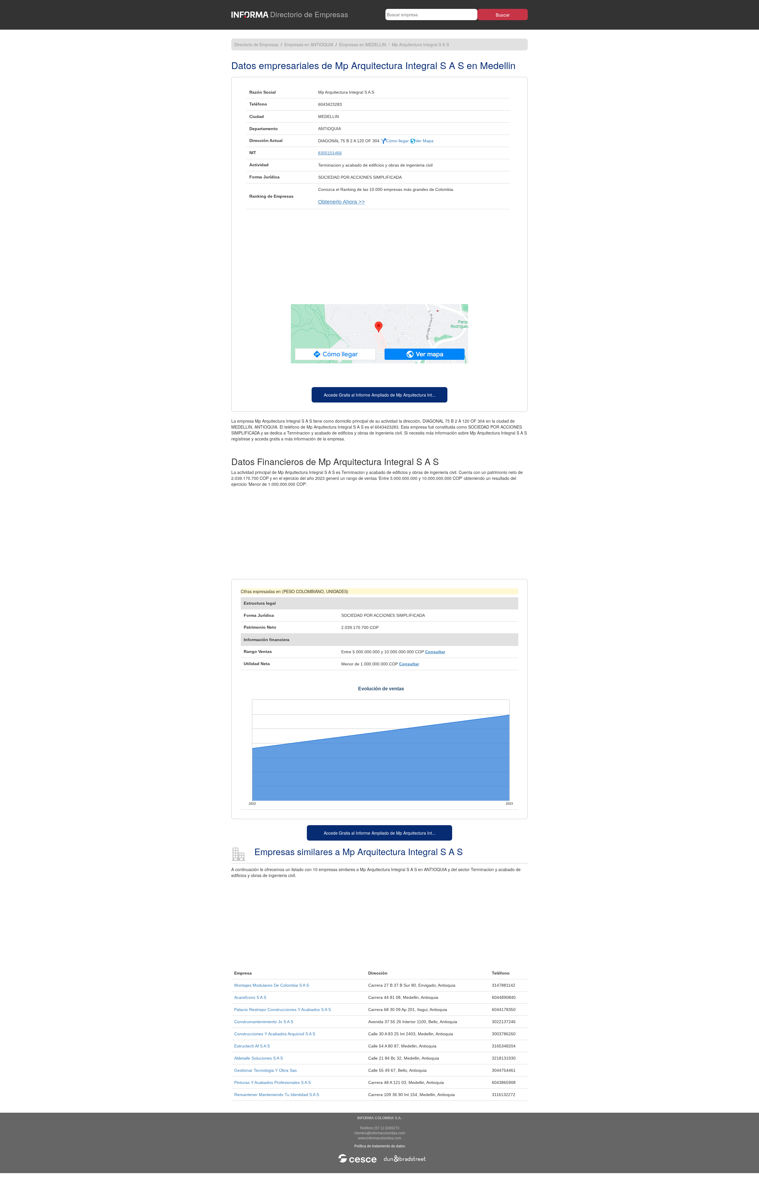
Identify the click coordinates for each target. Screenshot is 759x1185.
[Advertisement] (379, 253)
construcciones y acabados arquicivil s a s (274, 1033)
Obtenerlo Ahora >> (341, 202)
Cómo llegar (398, 140)
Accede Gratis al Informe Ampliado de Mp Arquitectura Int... (380, 395)
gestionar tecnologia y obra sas (265, 1070)
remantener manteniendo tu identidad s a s (276, 1094)
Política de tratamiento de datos (379, 1146)
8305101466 (330, 153)
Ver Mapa (424, 140)
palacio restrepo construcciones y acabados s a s (282, 1009)
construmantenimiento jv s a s (263, 1021)
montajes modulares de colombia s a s (271, 985)
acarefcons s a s (250, 997)
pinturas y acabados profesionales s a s (272, 1082)
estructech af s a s (252, 1046)
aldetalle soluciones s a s (258, 1058)
